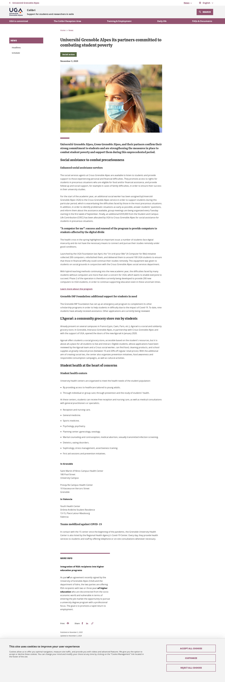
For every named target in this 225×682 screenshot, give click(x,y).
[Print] (67, 623)
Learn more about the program (76, 289)
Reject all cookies (191, 667)
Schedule (16, 53)
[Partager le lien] (92, 623)
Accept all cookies (191, 648)
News (14, 40)
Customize (191, 658)
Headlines (16, 47)
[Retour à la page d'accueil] (16, 12)
